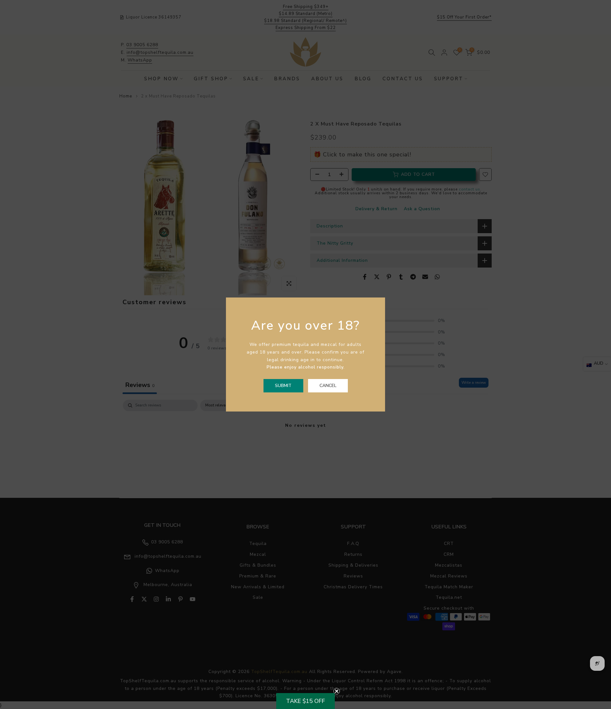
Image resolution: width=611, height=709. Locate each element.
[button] (305, 701)
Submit (283, 386)
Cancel (328, 386)
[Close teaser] (337, 691)
